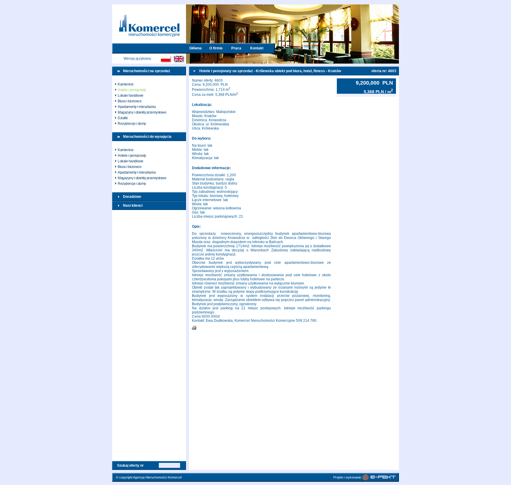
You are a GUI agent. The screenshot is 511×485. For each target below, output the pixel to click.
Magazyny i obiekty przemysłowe (142, 112)
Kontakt (256, 48)
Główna (195, 48)
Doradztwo (132, 197)
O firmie (216, 48)
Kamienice (126, 84)
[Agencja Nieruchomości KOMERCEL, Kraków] (149, 42)
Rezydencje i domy (132, 124)
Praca (236, 48)
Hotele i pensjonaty (132, 90)
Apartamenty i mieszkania (137, 107)
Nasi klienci (133, 205)
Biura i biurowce (129, 101)
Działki (123, 118)
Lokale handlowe (130, 95)
